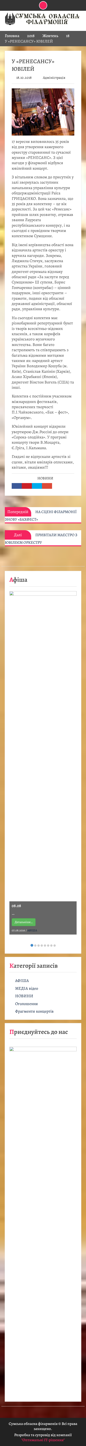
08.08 (16, 905)
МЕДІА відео (26, 988)
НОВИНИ (45, 478)
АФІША (32, 930)
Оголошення (26, 1003)
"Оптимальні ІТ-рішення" (43, 1440)
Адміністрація (54, 77)
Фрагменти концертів (34, 1011)
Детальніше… (24, 922)
